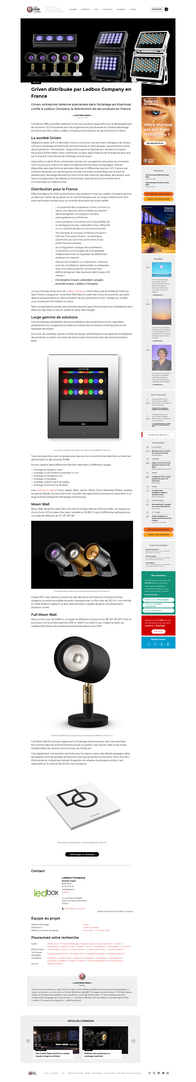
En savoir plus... (158, 295)
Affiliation (87, 1073)
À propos (46, 1073)
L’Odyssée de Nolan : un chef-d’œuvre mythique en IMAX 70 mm (161, 425)
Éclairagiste (101, 958)
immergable (113, 946)
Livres (96, 9)
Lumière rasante (77, 949)
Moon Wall (88, 930)
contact (133, 9)
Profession (85, 9)
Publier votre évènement (158, 535)
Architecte (52, 958)
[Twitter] (161, 644)
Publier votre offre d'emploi (158, 199)
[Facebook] (149, 644)
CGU (63, 1073)
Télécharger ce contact (74, 908)
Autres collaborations (153, 610)
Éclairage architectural (57, 954)
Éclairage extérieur (116, 954)
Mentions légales (97, 1073)
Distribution (52, 946)
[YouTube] (168, 644)
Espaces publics (88, 944)
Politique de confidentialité (75, 1073)
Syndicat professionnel (97, 961)
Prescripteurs (117, 961)
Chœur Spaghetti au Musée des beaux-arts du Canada (161, 518)
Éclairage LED (77, 954)
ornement (126, 946)
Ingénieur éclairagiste (83, 958)
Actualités (73, 9)
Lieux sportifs (104, 944)
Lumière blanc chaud (57, 949)
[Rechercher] (166, 9)
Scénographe (115, 958)
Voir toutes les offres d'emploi (158, 194)
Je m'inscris (158, 632)
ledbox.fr (66, 892)
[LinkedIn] (155, 644)
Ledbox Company (76, 291)
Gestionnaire (65, 958)
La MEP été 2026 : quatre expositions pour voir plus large (161, 479)
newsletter (121, 9)
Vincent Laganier (151, 556)
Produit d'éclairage (69, 944)
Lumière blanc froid (96, 949)
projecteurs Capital (46, 490)
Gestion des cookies (109, 1073)
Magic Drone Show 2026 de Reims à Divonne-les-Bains (161, 465)
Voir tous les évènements (158, 530)
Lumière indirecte (116, 949)
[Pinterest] (149, 1073)
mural (89, 946)
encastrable (99, 946)
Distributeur (53, 944)
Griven (86, 924)
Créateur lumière (77, 961)
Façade (80, 946)
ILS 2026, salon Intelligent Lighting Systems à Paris (159, 493)
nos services (107, 9)
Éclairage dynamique (95, 954)
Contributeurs (55, 1073)
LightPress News (54, 964)
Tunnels (116, 944)
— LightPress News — (82, 115)
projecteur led (67, 946)
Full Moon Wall (102, 930)
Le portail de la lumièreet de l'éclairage (55, 9)
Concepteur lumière (56, 961)
